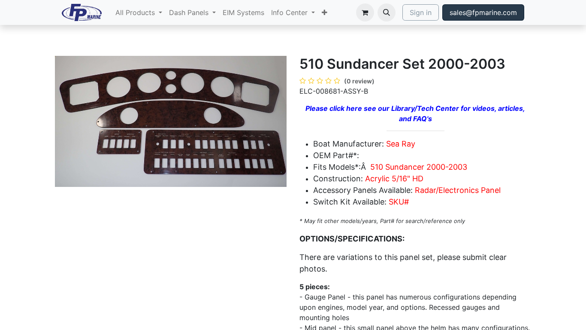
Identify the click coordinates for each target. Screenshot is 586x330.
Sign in (421, 12)
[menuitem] (139, 12)
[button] (387, 12)
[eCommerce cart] (365, 12)
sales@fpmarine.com (483, 12)
